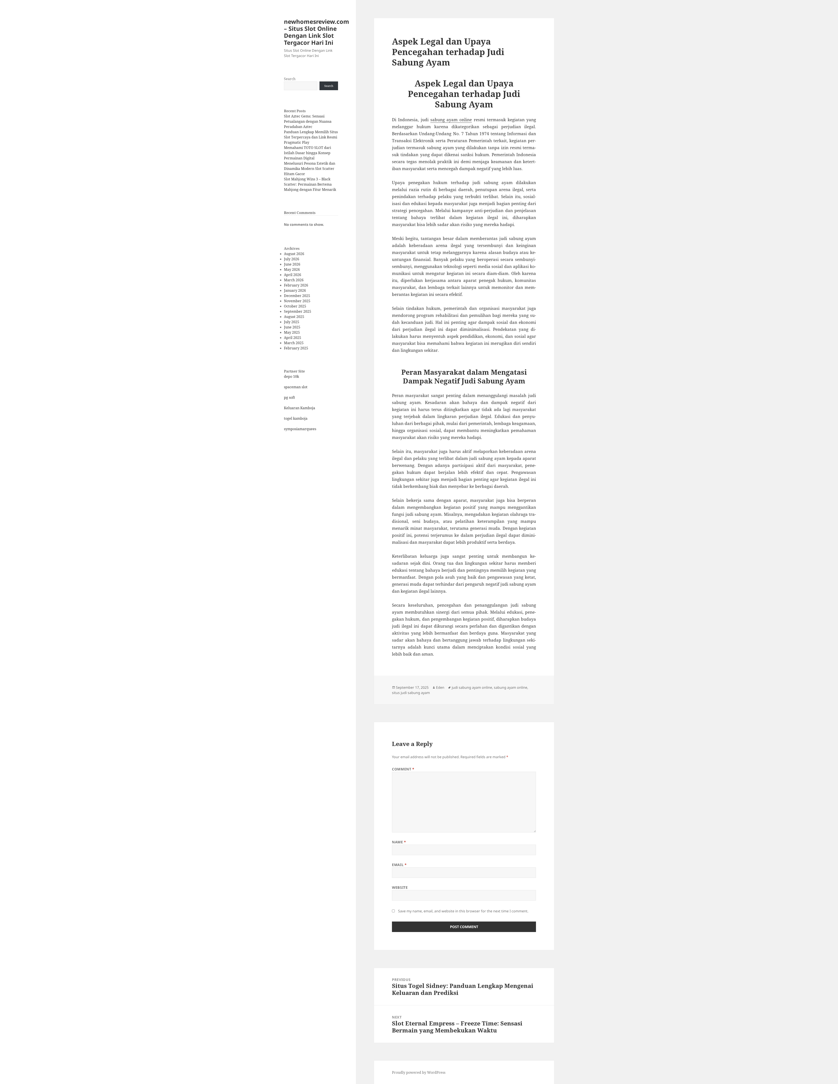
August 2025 (294, 316)
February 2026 (296, 285)
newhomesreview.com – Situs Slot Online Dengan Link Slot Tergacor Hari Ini (316, 32)
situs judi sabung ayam (411, 692)
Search (289, 78)
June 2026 (292, 264)
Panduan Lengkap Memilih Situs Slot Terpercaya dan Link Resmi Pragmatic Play (311, 137)
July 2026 (291, 259)
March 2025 (294, 342)
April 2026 (292, 274)
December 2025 (297, 295)
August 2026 (294, 253)
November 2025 (297, 301)
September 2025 (297, 311)
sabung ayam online (451, 120)
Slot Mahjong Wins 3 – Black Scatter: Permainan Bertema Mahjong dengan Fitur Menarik (310, 184)
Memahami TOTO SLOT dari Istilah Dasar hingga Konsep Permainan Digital (307, 153)
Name (399, 842)
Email (399, 864)
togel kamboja (295, 418)
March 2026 (294, 280)
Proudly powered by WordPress (418, 1072)
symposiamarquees (300, 428)
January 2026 (295, 290)
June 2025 (292, 327)
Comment (403, 769)
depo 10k (291, 376)
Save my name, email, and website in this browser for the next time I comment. (463, 911)
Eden (440, 687)
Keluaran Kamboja (299, 408)
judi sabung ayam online (472, 687)
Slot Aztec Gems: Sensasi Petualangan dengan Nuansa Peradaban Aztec (307, 121)
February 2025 (296, 348)
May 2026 (292, 269)
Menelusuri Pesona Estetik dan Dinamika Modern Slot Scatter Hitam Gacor (309, 168)
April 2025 (292, 337)
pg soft (289, 397)
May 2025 (292, 332)
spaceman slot (295, 387)
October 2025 (295, 306)
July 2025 (291, 321)
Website (400, 887)
